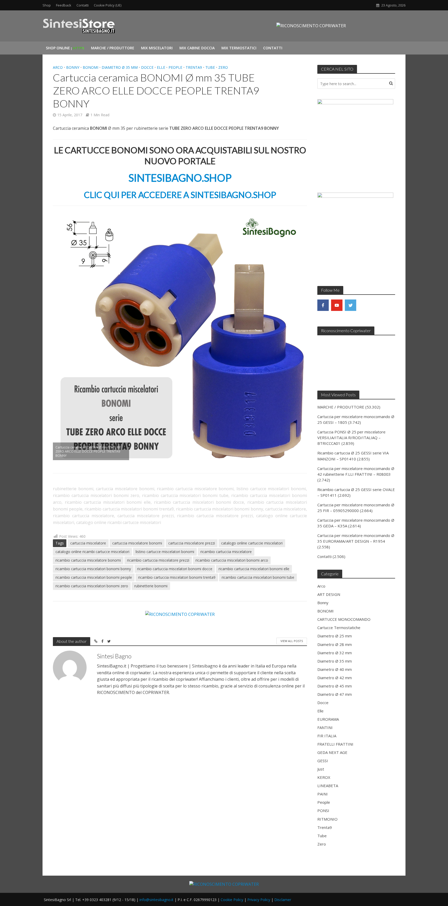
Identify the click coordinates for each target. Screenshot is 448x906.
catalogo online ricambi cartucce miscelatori (92, 551)
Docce (147, 67)
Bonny (72, 67)
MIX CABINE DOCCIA (197, 47)
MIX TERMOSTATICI (238, 47)
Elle (161, 67)
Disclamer (282, 899)
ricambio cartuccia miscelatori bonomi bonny (93, 568)
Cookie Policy (232, 899)
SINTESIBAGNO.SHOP (180, 178)
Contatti (82, 5)
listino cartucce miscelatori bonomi (165, 551)
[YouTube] (336, 305)
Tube (210, 67)
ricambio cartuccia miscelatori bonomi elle (254, 568)
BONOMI (90, 67)
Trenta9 (194, 67)
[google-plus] (364, 305)
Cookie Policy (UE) (107, 5)
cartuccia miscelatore (88, 543)
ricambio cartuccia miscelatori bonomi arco (231, 560)
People (175, 67)
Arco (58, 67)
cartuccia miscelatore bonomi (137, 543)
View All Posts (292, 641)
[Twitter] (350, 305)
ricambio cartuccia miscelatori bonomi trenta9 (176, 577)
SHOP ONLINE (65, 47)
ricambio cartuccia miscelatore (226, 551)
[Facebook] (323, 305)
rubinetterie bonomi (150, 585)
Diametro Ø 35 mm (120, 67)
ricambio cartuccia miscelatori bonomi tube (258, 577)
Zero (223, 67)
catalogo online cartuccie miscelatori (252, 543)
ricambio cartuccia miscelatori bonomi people (93, 577)
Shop (47, 5)
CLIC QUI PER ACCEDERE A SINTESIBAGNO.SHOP (180, 194)
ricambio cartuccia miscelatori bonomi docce (174, 568)
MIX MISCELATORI (157, 47)
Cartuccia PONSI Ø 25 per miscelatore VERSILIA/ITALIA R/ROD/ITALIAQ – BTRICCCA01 (351, 437)
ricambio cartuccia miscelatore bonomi (88, 560)
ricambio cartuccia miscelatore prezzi (158, 560)
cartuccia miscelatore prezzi (191, 543)
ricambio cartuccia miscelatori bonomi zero (91, 585)
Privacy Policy (258, 899)
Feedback (63, 5)
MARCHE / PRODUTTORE (112, 47)
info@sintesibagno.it (156, 899)
